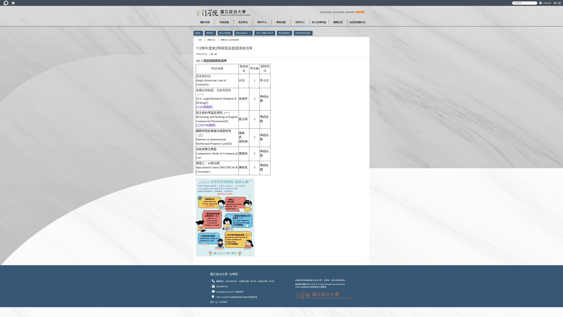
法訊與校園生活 (357, 22)
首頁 (200, 40)
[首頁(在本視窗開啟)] (13, 3)
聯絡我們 (239, 292)
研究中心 (300, 22)
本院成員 (224, 22)
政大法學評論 (319, 22)
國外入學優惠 (225, 33)
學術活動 (281, 22)
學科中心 (262, 22)
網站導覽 (350, 12)
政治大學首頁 (339, 12)
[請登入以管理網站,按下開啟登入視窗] (6, 3)
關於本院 (205, 22)
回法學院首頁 (325, 12)
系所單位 (243, 22)
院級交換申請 (241, 33)
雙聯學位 (210, 33)
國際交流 (338, 22)
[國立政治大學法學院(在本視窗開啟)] (222, 13)
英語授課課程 (284, 33)
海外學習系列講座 (303, 33)
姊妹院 (198, 33)
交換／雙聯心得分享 (264, 33)
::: (319, 12)
